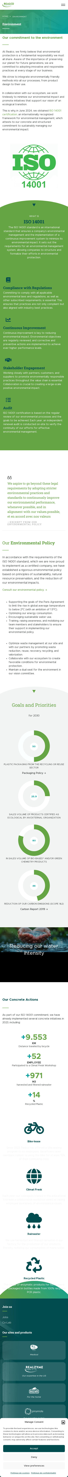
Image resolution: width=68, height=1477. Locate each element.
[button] (63, 1422)
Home (5, 16)
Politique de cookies (20, 1473)
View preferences (34, 1466)
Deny (34, 1457)
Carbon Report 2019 (32, 909)
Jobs (5, 1317)
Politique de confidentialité (43, 1473)
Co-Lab (6, 1322)
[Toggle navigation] (63, 5)
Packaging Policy (32, 773)
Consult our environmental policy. (23, 590)
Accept (34, 1448)
